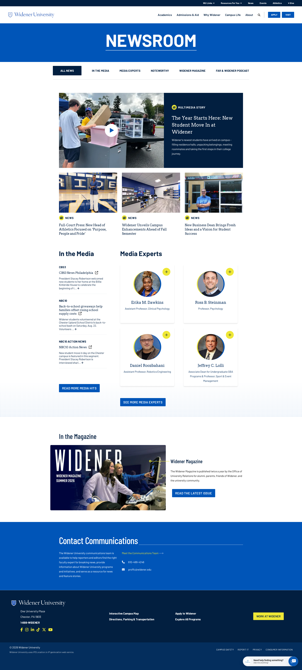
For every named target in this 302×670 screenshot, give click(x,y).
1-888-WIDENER (30, 622)
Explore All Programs (188, 619)
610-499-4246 (136, 562)
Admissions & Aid (188, 15)
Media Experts (130, 70)
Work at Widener (268, 616)
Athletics (277, 3)
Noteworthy (160, 70)
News (250, 3)
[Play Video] (111, 130)
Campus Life (233, 15)
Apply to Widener (185, 613)
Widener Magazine (192, 70)
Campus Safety (225, 649)
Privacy (257, 649)
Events (263, 3)
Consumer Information (279, 649)
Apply (274, 14)
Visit (288, 14)
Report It (243, 649)
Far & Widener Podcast (232, 70)
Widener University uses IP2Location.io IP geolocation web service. (41, 652)
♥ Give (291, 3)
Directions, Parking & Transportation (131, 619)
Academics (165, 15)
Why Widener (212, 15)
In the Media (100, 70)
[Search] (259, 15)
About (249, 15)
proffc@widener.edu (139, 569)
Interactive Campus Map (124, 613)
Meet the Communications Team (140, 553)
